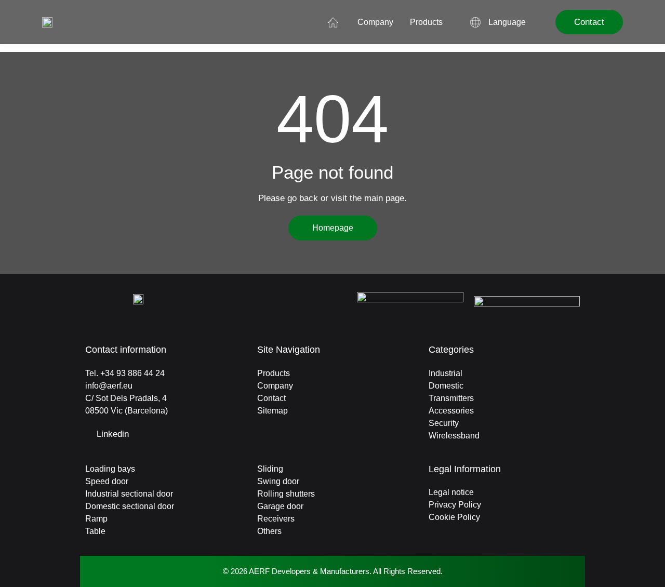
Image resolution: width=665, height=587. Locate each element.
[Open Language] (532, 22)
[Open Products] (449, 22)
